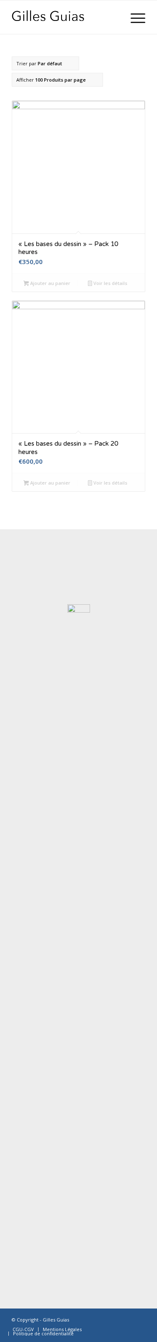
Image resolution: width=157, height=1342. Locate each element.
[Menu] (133, 17)
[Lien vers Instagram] (139, 1319)
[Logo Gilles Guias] (65, 17)
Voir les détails (109, 283)
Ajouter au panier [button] (49, 283)
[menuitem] (133, 17)
